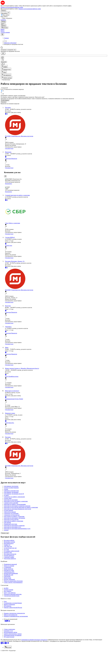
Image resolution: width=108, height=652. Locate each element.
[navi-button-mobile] (2, 34)
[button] (2, 29)
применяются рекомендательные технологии (34, 639)
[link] (3, 25)
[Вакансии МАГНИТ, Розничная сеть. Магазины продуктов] (55, 125)
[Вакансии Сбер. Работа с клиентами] (55, 211)
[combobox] (8, 50)
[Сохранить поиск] (2, 58)
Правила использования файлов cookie (29, 9)
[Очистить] (3, 53)
